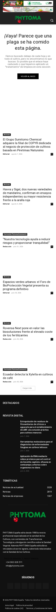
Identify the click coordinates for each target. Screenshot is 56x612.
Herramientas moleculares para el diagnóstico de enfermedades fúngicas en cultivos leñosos (36, 445)
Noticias (7, 134)
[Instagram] (24, 586)
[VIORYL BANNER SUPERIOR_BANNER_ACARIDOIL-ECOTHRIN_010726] (28, 9)
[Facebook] (10, 586)
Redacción (7, 247)
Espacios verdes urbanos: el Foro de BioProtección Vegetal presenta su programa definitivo (26, 285)
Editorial (6, 154)
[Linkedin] (31, 586)
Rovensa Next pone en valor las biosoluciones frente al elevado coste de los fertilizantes (28, 331)
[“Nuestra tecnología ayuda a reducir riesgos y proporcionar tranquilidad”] (28, 223)
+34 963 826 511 (14, 562)
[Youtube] (45, 586)
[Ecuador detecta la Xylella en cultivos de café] (28, 358)
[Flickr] (17, 586)
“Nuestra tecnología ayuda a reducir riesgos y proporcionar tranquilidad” (26, 241)
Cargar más (27, 388)
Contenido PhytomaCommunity (15, 234)
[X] (38, 586)
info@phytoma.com (15, 565)
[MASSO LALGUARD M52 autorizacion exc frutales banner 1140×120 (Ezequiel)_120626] (28, 3)
